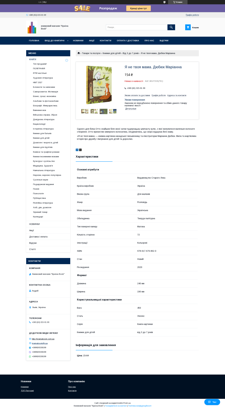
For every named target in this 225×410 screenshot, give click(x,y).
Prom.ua (127, 403)
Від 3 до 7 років (131, 53)
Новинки (78, 40)
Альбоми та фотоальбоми (45, 101)
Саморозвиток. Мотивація (45, 91)
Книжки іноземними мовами (46, 156)
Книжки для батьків (42, 133)
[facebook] (77, 150)
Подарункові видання (43, 184)
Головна (34, 40)
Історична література (43, 129)
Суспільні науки (40, 180)
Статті (32, 249)
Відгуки (164, 40)
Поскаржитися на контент (116, 406)
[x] (80, 150)
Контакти (105, 40)
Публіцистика (39, 198)
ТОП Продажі (27, 390)
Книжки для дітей (112, 53)
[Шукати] (171, 27)
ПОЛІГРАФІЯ (39, 68)
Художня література (43, 78)
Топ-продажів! (40, 64)
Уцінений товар (40, 212)
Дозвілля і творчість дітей (45, 142)
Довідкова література (43, 119)
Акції (91, 40)
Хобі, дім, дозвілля (42, 207)
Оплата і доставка (128, 40)
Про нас (149, 40)
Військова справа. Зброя (45, 115)
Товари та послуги (91, 53)
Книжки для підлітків (42, 147)
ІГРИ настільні (40, 73)
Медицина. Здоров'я (43, 166)
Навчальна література (44, 170)
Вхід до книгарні (54, 40)
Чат (214, 402)
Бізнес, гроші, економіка (44, 96)
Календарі (38, 217)
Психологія (38, 193)
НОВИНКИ (34, 224)
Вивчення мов (39, 110)
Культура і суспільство (44, 161)
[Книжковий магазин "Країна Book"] (31, 32)
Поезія (36, 189)
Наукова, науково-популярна (47, 175)
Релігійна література (43, 203)
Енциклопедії (39, 124)
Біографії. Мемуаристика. (45, 105)
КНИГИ (32, 59)
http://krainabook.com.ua (43, 339)
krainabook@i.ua (40, 343)
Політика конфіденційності (139, 406)
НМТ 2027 (37, 82)
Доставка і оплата (38, 236)
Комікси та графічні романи (46, 152)
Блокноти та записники (44, 87)
